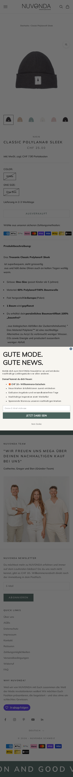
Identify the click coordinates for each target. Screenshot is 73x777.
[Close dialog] (71, 348)
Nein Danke (36, 424)
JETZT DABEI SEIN (36, 415)
